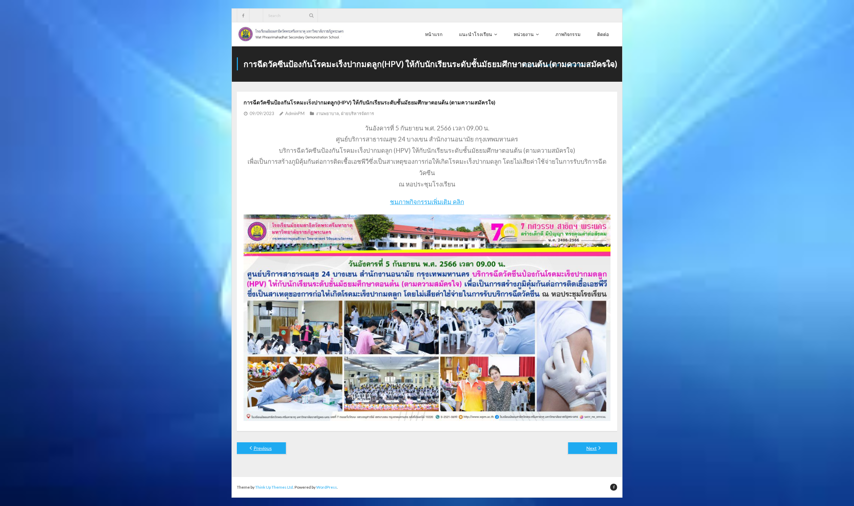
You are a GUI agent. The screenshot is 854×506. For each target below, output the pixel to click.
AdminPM (295, 113)
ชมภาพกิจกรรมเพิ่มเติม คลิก (427, 201)
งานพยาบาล (327, 113)
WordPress (326, 487)
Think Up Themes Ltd (274, 487)
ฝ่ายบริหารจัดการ (357, 113)
